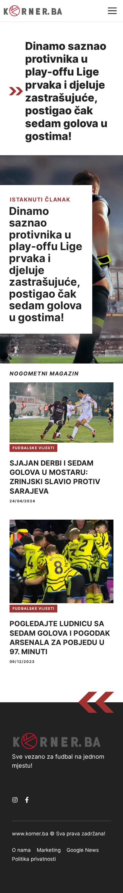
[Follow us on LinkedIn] (27, 800)
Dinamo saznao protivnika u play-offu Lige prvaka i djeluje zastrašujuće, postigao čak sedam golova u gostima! (45, 264)
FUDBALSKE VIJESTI (33, 448)
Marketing (49, 850)
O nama (21, 850)
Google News (83, 850)
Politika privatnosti (34, 859)
